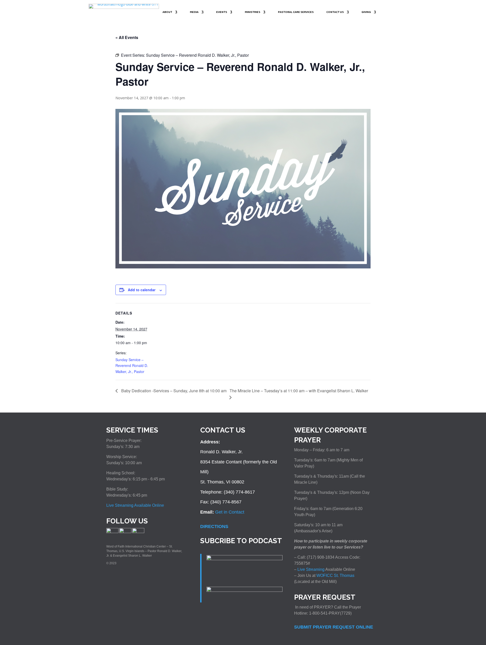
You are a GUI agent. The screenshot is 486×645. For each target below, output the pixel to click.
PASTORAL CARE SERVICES (296, 12)
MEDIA (194, 12)
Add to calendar (141, 289)
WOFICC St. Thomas (335, 575)
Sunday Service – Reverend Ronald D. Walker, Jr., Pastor (131, 365)
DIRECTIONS (214, 526)
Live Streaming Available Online (135, 505)
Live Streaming (310, 569)
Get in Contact (229, 512)
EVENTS (221, 12)
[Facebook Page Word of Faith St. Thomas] (112, 532)
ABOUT (167, 12)
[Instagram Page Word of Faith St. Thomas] (125, 532)
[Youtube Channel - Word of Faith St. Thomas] (138, 532)
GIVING (366, 12)
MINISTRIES (252, 12)
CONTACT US (335, 12)
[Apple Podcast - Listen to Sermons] (244, 558)
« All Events (126, 37)
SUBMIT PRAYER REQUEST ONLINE (333, 627)
